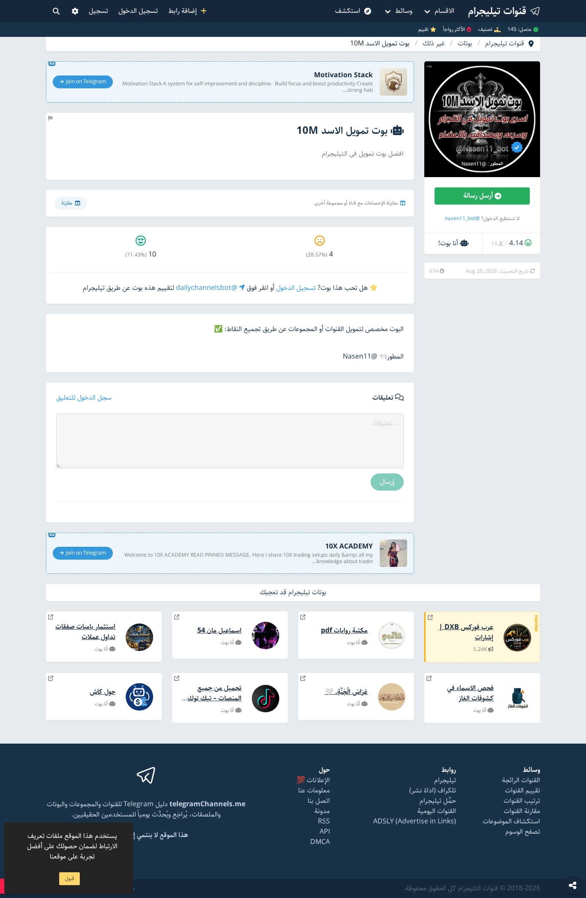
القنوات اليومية (436, 811)
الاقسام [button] (444, 11)
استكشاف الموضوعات (511, 821)
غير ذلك (434, 44)
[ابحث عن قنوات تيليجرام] (56, 11)
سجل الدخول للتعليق (84, 398)
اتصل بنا (319, 801)
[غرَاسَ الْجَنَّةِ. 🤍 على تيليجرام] (302, 679)
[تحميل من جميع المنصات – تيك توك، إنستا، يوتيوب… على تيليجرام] (176, 679)
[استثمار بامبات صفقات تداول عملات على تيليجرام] (50, 617)
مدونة (322, 811)
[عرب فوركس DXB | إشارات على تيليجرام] (430, 618)
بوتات (465, 44)
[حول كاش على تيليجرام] (50, 679)
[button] (75, 11)
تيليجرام (445, 780)
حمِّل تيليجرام (438, 801)
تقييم (423, 29)
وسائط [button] (403, 11)
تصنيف (485, 29)
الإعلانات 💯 (313, 780)
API (325, 831)
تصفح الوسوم (522, 831)
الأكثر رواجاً (454, 29)
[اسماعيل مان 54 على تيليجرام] (176, 617)
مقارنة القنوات (522, 811)
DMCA (320, 842)
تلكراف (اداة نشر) (432, 790)
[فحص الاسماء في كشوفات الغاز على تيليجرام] (429, 679)
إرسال (387, 481)
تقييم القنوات (522, 790)
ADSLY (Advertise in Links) (414, 821)
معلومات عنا (314, 790)
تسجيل (98, 11)
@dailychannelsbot (207, 288)
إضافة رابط (184, 11)
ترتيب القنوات (522, 801)
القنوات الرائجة (521, 780)
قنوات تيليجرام (504, 44)
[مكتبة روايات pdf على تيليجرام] (302, 617)
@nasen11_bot (462, 218)
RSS (324, 821)
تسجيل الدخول (138, 11)
